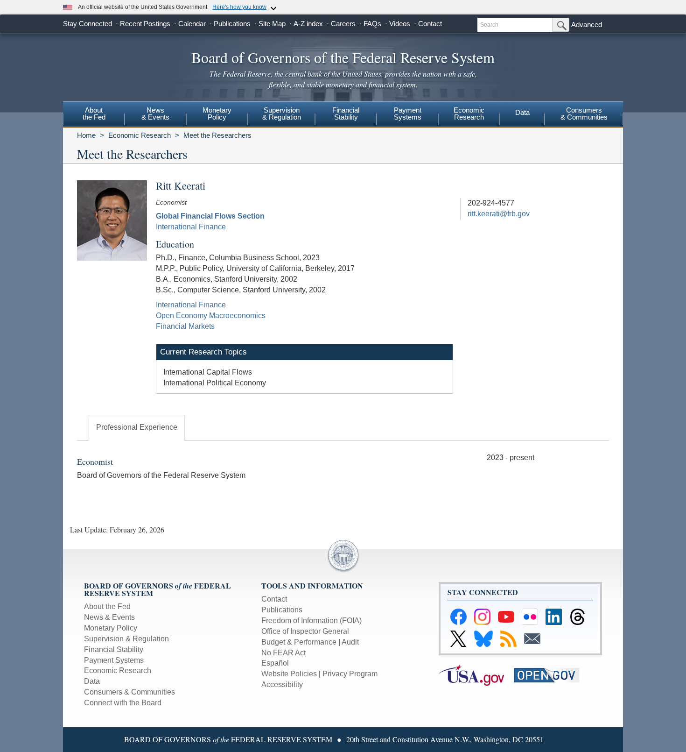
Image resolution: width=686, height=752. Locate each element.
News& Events (155, 113)
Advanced (586, 24)
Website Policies (289, 674)
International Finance (191, 227)
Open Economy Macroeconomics (211, 315)
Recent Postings (145, 24)
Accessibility (282, 684)
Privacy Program (350, 674)
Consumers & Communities (584, 113)
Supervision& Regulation (281, 113)
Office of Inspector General (305, 631)
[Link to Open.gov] (550, 675)
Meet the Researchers (217, 135)
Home (86, 135)
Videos (399, 24)
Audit (350, 642)
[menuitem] (94, 115)
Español (275, 663)
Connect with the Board (122, 703)
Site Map (272, 24)
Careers (343, 24)
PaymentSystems (407, 113)
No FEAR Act (283, 653)
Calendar (192, 24)
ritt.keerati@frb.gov (499, 214)
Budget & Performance (298, 642)
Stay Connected (87, 24)
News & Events (109, 617)
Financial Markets (185, 326)
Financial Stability (113, 649)
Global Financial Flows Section (210, 216)
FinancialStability (345, 113)
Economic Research (139, 135)
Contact (430, 24)
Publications (232, 24)
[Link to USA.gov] (476, 675)
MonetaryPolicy (217, 113)
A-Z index (308, 24)
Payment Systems (114, 660)
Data (522, 112)
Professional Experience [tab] (136, 427)
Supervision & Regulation (126, 639)
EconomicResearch (469, 113)
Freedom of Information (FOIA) (311, 620)
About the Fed (107, 606)
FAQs (372, 24)
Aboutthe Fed (94, 113)
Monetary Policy (110, 628)
